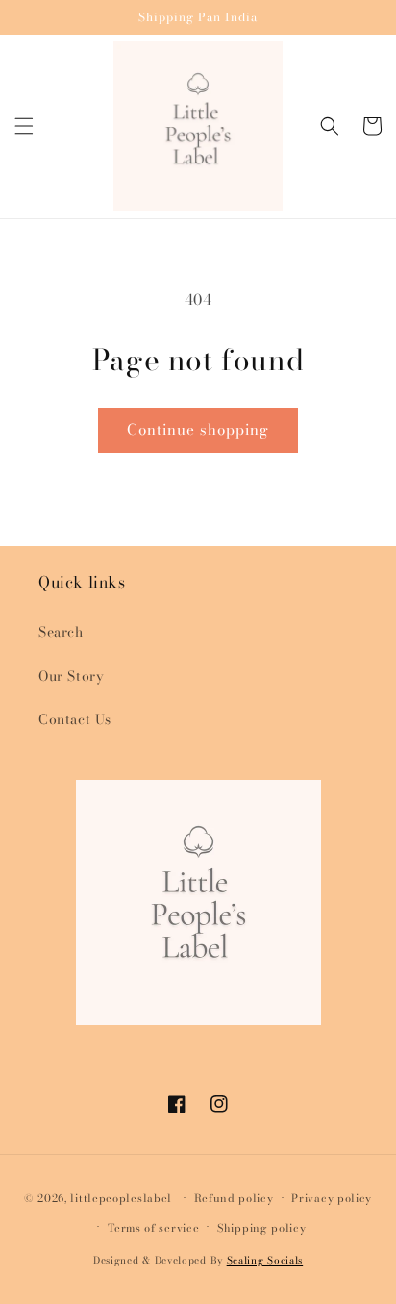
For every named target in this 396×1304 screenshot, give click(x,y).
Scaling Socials (265, 1260)
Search (61, 631)
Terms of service (153, 1228)
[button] (24, 126)
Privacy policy (331, 1198)
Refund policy (234, 1198)
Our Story (71, 676)
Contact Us (74, 719)
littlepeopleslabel (121, 1198)
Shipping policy (262, 1228)
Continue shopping (198, 429)
